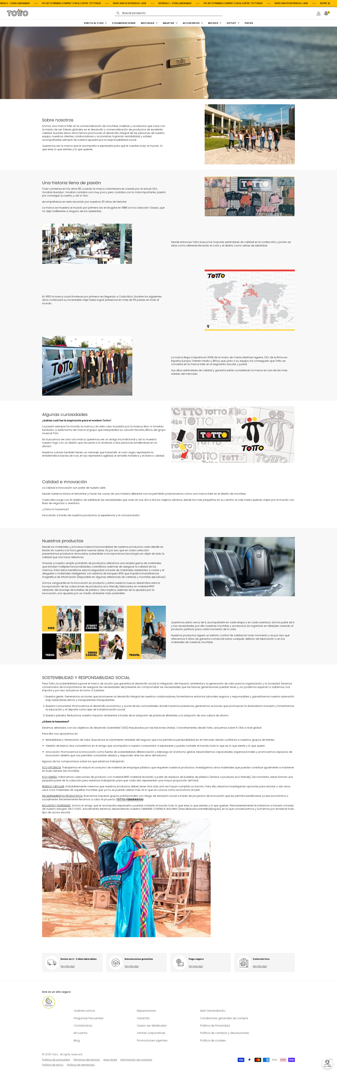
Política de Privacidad (215, 1026)
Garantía (143, 1018)
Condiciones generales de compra (224, 1018)
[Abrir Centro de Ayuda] (327, 1063)
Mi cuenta (80, 1033)
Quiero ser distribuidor (152, 1026)
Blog (77, 1040)
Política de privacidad (56, 1059)
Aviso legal (110, 1059)
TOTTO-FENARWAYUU (129, 799)
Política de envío (52, 1065)
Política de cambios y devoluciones (224, 1033)
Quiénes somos (84, 1011)
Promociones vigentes (152, 1040)
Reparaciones (146, 1011)
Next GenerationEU (212, 1011)
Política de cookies (213, 1040)
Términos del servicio (86, 1059)
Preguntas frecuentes (88, 1018)
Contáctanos (83, 1026)
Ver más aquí (68, 966)
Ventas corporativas (151, 1033)
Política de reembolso (81, 1065)
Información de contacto (136, 1059)
